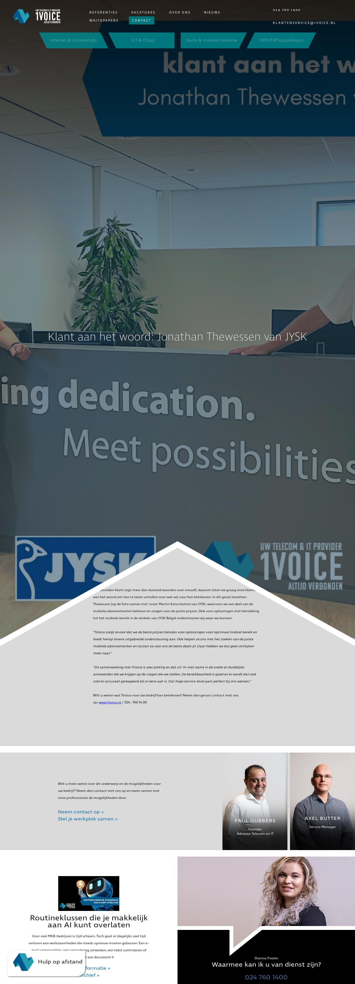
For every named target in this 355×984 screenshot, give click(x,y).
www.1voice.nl (110, 702)
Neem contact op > (81, 812)
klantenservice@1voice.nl (304, 22)
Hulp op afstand (59, 961)
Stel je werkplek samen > (88, 819)
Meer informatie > (88, 968)
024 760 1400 (287, 9)
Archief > (89, 975)
